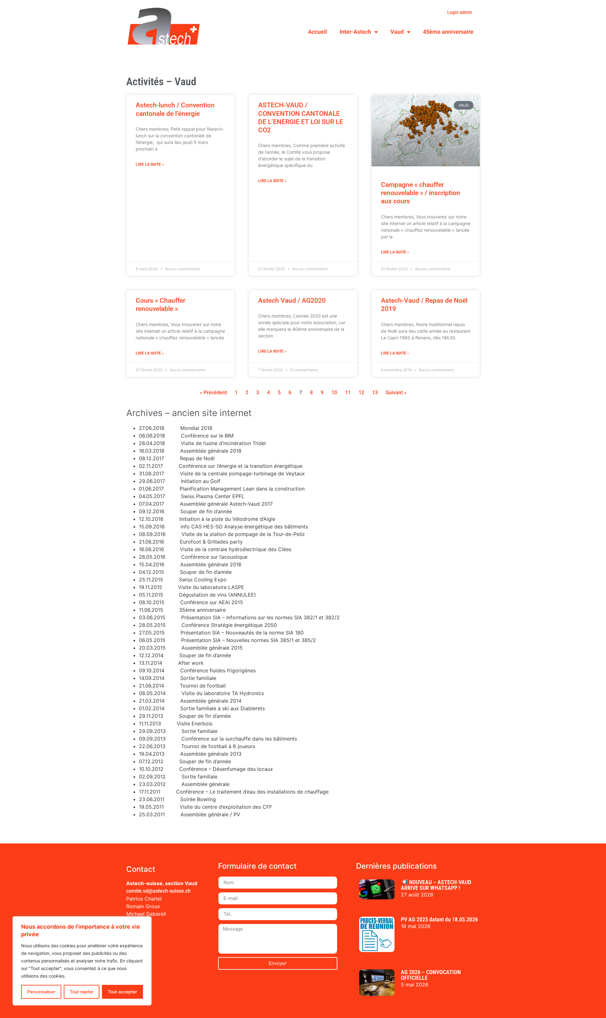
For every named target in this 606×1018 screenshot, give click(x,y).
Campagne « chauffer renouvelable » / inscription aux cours (420, 193)
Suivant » (396, 393)
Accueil (317, 31)
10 (334, 393)
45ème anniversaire (448, 31)
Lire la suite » (150, 164)
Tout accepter (122, 991)
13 (375, 393)
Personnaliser (41, 991)
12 (361, 393)
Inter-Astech (355, 31)
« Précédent (213, 393)
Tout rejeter (81, 991)
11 (348, 393)
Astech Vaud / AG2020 (292, 300)
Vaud (397, 31)
